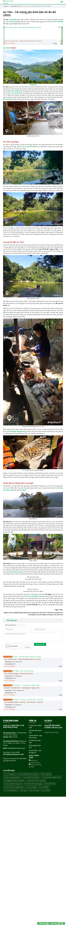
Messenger (54, 923)
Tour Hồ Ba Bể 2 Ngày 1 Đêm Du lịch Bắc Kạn (18, 674)
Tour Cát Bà (45, 790)
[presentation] (4, 35)
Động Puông (17, 572)
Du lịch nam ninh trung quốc (36, 780)
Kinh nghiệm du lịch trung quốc (14, 780)
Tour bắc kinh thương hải (31, 777)
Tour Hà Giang (31, 787)
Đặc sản (6, 99)
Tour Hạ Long (33, 790)
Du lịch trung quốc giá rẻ (12, 777)
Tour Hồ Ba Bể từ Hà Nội (36, 596)
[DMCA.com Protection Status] (35, 761)
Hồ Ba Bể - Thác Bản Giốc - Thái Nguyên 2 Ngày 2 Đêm (22, 688)
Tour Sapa (23, 790)
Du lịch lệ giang (46, 774)
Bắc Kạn (11, 99)
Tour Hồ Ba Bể (58, 22)
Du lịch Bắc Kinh (50, 784)
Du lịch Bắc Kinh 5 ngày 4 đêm (14, 787)
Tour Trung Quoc (10, 774)
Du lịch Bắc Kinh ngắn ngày (33, 784)
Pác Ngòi (23, 490)
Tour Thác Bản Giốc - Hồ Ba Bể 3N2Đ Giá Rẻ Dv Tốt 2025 (23, 41)
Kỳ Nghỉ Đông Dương (18, 431)
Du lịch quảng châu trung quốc (28, 774)
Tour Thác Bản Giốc (10, 790)
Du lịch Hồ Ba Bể (12, 22)
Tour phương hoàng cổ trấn (51, 777)
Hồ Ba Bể (13, 19)
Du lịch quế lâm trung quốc (13, 784)
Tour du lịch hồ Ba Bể (28, 147)
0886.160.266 (43, 923)
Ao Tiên (6, 48)
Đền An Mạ (10, 490)
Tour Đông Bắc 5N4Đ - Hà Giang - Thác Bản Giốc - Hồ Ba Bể (23, 702)
